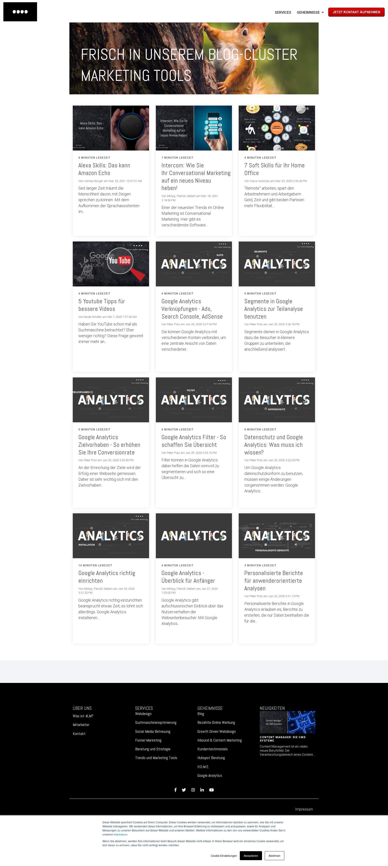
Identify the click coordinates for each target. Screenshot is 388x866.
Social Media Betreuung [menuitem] (152, 731)
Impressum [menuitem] (304, 809)
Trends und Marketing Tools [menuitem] (156, 757)
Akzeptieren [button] (251, 855)
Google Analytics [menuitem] (209, 775)
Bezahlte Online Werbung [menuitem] (216, 722)
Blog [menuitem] (200, 713)
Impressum (120, 834)
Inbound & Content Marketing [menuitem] (219, 740)
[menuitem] (283, 12)
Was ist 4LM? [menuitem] (83, 715)
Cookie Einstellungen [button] (224, 855)
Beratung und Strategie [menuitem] (152, 748)
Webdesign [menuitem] (143, 713)
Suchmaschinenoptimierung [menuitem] (155, 722)
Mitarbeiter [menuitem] (81, 724)
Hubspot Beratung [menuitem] (211, 757)
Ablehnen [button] (274, 855)
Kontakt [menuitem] (79, 733)
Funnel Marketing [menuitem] (148, 740)
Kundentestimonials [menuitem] (212, 748)
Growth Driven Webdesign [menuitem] (216, 731)
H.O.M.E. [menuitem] (203, 766)
